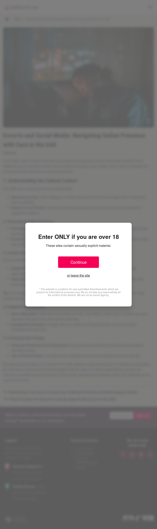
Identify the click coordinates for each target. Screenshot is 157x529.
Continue (79, 262)
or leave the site (78, 275)
